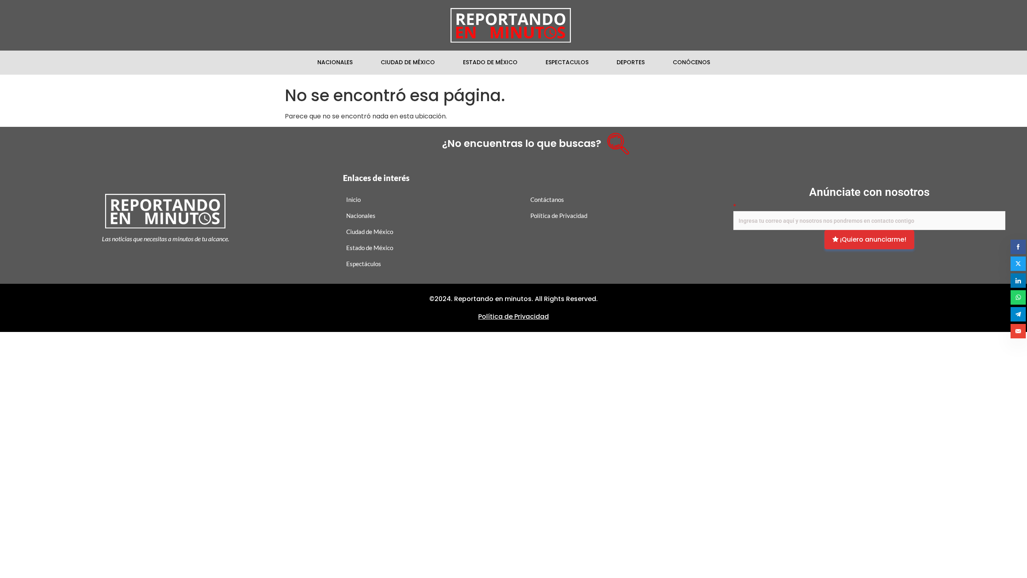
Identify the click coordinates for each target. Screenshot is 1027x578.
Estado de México (490, 62)
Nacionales (335, 62)
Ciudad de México (408, 62)
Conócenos (691, 62)
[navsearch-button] (615, 141)
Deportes (631, 62)
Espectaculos (567, 62)
